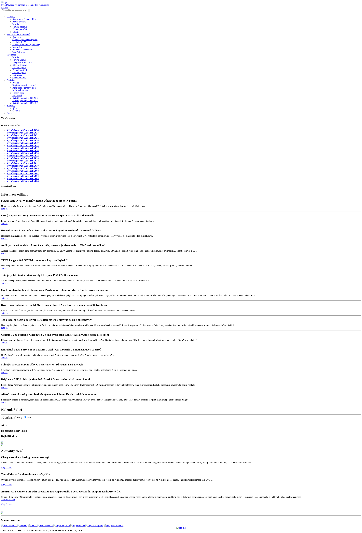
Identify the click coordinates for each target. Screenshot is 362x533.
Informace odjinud (14, 194)
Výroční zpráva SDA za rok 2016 (23, 150)
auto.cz (4, 209)
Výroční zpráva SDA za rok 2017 (23, 148)
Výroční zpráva (14, 130)
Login (9, 113)
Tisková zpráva (8, 499)
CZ (2, 7)
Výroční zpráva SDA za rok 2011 (22, 163)
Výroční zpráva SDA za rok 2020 (23, 140)
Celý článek (6, 467)
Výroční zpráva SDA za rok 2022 (23, 135)
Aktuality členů (12, 451)
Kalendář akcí (11, 410)
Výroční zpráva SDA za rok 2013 (23, 158)
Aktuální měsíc (8, 418)
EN (6, 7)
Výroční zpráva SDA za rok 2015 (23, 153)
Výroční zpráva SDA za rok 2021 (23, 138)
